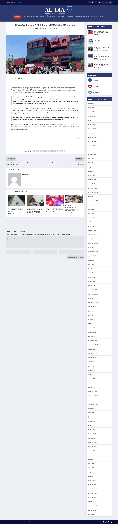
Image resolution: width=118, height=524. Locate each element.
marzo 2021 (91, 379)
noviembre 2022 (93, 294)
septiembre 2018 (93, 506)
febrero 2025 (92, 179)
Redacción (45, 28)
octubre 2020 (92, 400)
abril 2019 (91, 476)
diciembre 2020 (92, 391)
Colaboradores (11, 2)
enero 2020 (91, 438)
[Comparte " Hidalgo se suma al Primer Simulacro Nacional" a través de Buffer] (54, 151)
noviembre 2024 (93, 192)
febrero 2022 (92, 332)
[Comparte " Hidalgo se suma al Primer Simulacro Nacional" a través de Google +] (41, 151)
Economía (61, 16)
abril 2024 (91, 222)
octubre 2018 (92, 501)
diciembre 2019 (92, 442)
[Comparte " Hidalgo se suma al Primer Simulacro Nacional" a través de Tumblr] (44, 151)
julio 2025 (91, 158)
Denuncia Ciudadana (31, 16)
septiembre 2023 (93, 251)
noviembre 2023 (93, 243)
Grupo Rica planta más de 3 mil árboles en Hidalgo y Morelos (101, 32)
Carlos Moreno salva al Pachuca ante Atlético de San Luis (101, 56)
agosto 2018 (92, 510)
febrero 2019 (92, 485)
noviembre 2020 (93, 396)
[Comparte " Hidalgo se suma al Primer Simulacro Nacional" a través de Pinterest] (47, 151)
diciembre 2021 (92, 340)
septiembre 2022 (93, 302)
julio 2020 (91, 412)
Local (42, 16)
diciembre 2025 (92, 137)
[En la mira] (90, 41)
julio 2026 (91, 107)
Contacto (20, 2)
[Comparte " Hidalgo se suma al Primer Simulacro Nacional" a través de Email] (61, 151)
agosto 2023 (92, 256)
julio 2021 (91, 362)
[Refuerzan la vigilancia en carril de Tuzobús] (90, 48)
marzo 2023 (91, 277)
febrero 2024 (92, 230)
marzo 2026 (91, 124)
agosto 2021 (92, 357)
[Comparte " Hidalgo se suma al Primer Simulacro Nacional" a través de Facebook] (34, 151)
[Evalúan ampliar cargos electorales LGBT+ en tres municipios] (90, 65)
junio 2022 (91, 315)
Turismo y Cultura (82, 16)
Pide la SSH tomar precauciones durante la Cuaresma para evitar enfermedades (73, 208)
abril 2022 (91, 323)
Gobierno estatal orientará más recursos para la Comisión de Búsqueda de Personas (34, 210)
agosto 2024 (92, 205)
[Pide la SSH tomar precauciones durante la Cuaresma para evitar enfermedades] (74, 199)
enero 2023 (91, 285)
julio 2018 (91, 514)
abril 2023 (91, 273)
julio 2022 (91, 311)
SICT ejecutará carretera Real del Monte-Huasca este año (15, 209)
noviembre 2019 (93, 446)
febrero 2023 (92, 281)
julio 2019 (91, 463)
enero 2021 (91, 387)
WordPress (37, 522)
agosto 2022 (92, 307)
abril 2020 (91, 425)
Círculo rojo (50, 16)
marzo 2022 (91, 328)
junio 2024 (91, 213)
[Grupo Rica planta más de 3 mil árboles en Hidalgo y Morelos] (90, 32)
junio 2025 (91, 162)
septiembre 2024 (93, 201)
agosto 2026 (92, 103)
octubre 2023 (92, 247)
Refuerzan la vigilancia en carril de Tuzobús (101, 48)
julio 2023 (91, 260)
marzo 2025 (91, 175)
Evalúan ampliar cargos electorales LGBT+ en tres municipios (101, 65)
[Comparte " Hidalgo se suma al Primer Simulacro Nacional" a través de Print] (65, 151)
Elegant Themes (18, 522)
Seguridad (70, 16)
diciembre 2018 (92, 493)
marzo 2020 (91, 429)
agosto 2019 (92, 459)
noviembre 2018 (93, 497)
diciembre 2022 (92, 290)
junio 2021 (91, 366)
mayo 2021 (91, 370)
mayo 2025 (91, 167)
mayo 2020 (91, 421)
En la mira (17, 16)
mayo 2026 (91, 116)
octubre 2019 (92, 451)
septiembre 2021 (93, 353)
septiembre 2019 (93, 455)
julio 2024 (91, 209)
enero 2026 (91, 133)
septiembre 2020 (93, 404)
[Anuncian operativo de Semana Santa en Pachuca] (55, 200)
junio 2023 (91, 264)
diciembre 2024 (92, 188)
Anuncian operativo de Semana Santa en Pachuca (54, 208)
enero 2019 (91, 489)
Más (101, 16)
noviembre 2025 (93, 141)
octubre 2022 (92, 298)
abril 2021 (91, 374)
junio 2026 (91, 112)
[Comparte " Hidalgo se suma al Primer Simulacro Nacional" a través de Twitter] (37, 151)
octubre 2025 (92, 146)
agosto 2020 (92, 408)
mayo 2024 (91, 218)
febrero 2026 (92, 129)
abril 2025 (91, 171)
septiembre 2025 (93, 150)
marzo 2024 (91, 226)
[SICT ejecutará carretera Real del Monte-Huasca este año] (16, 200)
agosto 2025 (92, 154)
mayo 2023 (91, 268)
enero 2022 (91, 336)
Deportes (94, 16)
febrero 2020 (92, 434)
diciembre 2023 (92, 239)
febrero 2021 (92, 383)
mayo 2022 (91, 319)
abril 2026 (91, 120)
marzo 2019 (91, 480)
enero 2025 (91, 184)
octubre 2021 (92, 349)
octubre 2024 (92, 196)
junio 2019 (91, 468)
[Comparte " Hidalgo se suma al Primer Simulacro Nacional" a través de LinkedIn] (51, 151)
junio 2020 (91, 417)
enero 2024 (91, 235)
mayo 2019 (91, 472)
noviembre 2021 (93, 345)
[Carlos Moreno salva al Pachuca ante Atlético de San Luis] (90, 56)
